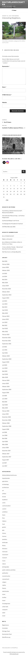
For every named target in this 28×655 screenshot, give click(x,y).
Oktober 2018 (5, 423)
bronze (4, 496)
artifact (4, 493)
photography (5, 567)
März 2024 (5, 282)
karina (17, 15)
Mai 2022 (4, 325)
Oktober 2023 (6, 291)
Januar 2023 (5, 319)
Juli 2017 (4, 463)
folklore (4, 521)
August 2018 (5, 429)
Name (4, 87)
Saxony (4, 588)
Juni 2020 (4, 368)
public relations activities (8, 570)
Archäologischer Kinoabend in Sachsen (12, 223)
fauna (3, 515)
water (3, 612)
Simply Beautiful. (16, 252)
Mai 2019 (4, 401)
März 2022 (5, 331)
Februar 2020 (5, 380)
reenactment (5, 579)
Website (4, 102)
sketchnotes (5, 591)
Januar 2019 (5, 414)
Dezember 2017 (6, 450)
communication (6, 505)
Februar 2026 (5, 264)
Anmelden (5, 628)
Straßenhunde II (9, 236)
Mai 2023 (4, 307)
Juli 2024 (4, 276)
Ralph (3, 239)
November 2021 (6, 340)
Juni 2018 (4, 435)
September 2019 (6, 389)
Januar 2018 (5, 447)
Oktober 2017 (5, 453)
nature (4, 564)
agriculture (5, 481)
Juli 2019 (4, 395)
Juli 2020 (4, 365)
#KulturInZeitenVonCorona (9, 475)
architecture (8, 50)
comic (3, 502)
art (3, 490)
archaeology (5, 484)
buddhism (5, 499)
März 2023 (5, 313)
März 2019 (5, 408)
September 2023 (6, 295)
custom (4, 509)
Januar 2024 (5, 285)
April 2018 (5, 441)
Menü (14, 10)
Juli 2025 (4, 273)
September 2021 (6, 343)
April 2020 (5, 374)
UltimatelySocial (14, 654)
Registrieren (5, 625)
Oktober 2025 (6, 270)
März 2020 (5, 377)
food (3, 524)
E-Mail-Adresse (7, 94)
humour (4, 536)
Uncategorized (6, 603)
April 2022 (5, 328)
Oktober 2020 (6, 356)
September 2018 (6, 426)
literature (4, 548)
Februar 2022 (5, 334)
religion (16, 50)
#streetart (9, 239)
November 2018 (6, 420)
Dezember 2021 (6, 337)
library (4, 545)
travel (3, 600)
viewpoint (4, 609)
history (4, 533)
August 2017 (5, 460)
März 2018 (5, 444)
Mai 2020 (4, 371)
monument (5, 554)
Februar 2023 (5, 316)
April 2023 (5, 310)
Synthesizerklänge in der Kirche (10, 220)
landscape (5, 542)
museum (4, 557)
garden (4, 527)
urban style (5, 606)
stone (3, 594)
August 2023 (5, 298)
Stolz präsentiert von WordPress (10, 647)
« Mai (7, 200)
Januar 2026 (5, 267)
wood (3, 615)
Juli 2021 (4, 346)
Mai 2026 (4, 261)
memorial (4, 551)
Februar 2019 (5, 411)
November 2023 (6, 288)
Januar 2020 (5, 383)
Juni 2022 (4, 322)
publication (5, 573)
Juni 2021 (4, 350)
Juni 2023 (4, 304)
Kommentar (6, 66)
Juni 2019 (4, 398)
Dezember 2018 (6, 417)
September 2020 (6, 359)
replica (4, 585)
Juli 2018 (4, 432)
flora (3, 518)
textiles (4, 597)
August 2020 (5, 362)
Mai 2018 (4, 438)
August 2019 (5, 392)
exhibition (5, 512)
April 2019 (5, 405)
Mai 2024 (4, 279)
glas (3, 530)
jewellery (4, 539)
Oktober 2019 (5, 386)
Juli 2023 (4, 301)
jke (3, 236)
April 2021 (5, 353)
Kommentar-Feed (7, 634)
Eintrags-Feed (6, 631)
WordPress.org (6, 637)
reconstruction (6, 576)
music (3, 560)
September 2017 (6, 456)
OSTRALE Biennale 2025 (8, 226)
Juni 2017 (4, 466)
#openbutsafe (6, 478)
